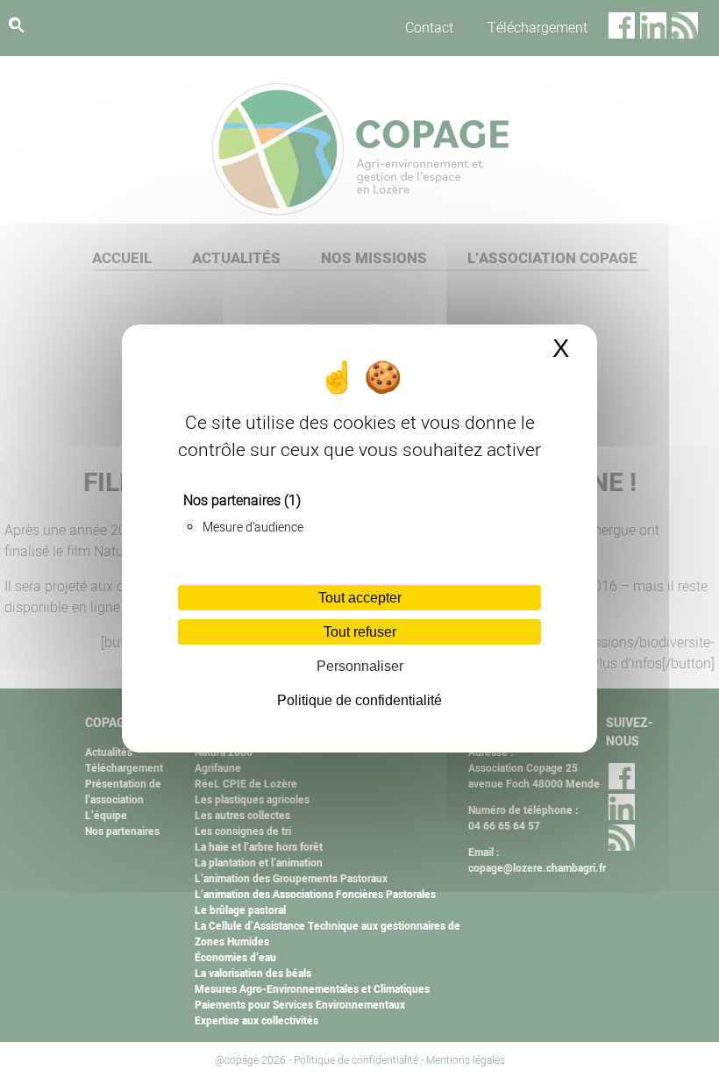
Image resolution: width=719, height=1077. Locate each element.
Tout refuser (360, 631)
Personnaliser (360, 666)
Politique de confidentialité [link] (359, 700)
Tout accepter (360, 597)
